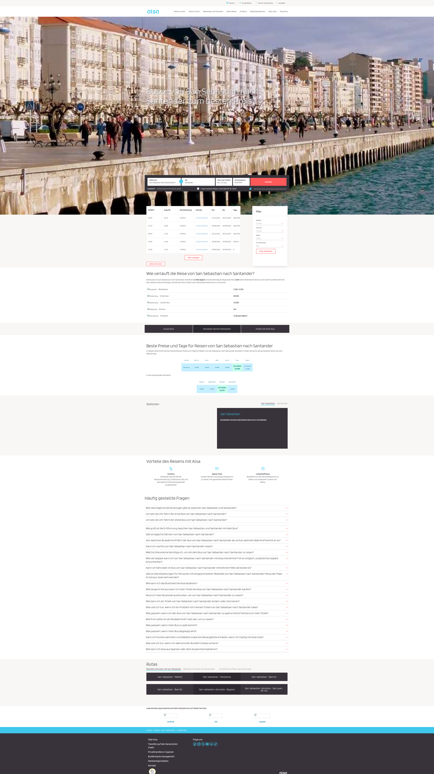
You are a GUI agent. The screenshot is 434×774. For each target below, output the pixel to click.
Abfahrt (258, 220)
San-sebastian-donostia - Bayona (217, 689)
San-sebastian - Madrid (170, 677)
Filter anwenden (265, 251)
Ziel (186, 180)
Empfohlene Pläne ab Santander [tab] (235, 669)
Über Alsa (152, 739)
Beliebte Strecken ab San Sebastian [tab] (163, 669)
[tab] (217, 508)
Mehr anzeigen (193, 257)
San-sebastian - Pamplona (217, 677)
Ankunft (259, 228)
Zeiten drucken (155, 264)
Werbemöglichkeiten (158, 761)
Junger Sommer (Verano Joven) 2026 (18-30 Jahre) (218, 189)
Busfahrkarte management (161, 756)
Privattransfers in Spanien (161, 751)
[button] (166, 189)
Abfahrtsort (153, 180)
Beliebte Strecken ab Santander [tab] (199, 669)
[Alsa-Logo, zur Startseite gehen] (153, 11)
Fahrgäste (151, 189)
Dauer (258, 235)
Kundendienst (246, 3)
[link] (181, 181)
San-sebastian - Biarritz (264, 677)
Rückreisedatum (240, 180)
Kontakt (152, 765)
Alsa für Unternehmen (265, 3)
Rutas (157, 730)
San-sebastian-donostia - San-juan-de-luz (264, 689)
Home (149, 730)
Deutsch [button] (232, 3)
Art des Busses (261, 242)
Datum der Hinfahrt (224, 180)
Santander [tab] (282, 403)
